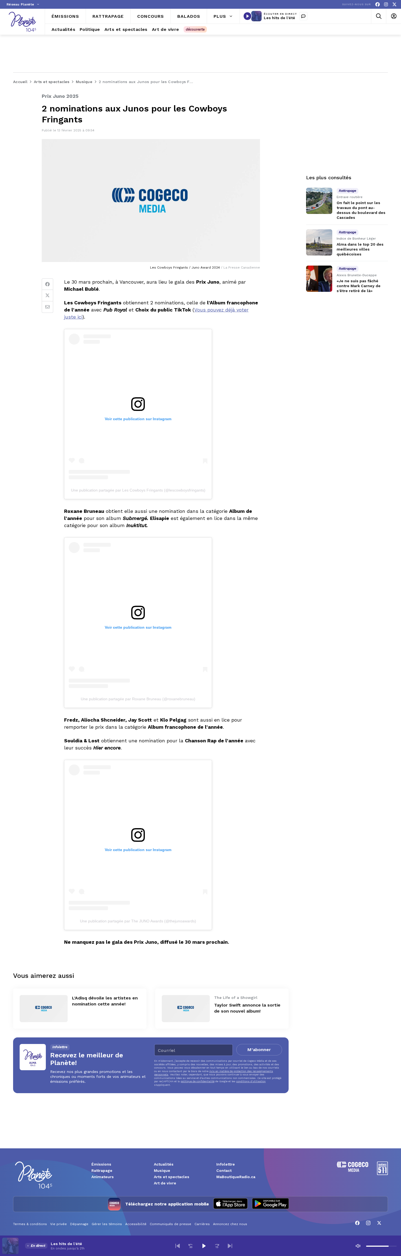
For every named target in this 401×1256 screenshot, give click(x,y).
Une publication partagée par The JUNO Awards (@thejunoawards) (138, 921)
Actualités (163, 1164)
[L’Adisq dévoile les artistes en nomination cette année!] (44, 1008)
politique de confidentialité (197, 1081)
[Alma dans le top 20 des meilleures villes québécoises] (319, 242)
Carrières (202, 1224)
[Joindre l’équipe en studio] (303, 16)
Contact (224, 1170)
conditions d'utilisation (251, 1081)
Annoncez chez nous (230, 1224)
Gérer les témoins (107, 1224)
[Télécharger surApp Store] (230, 1204)
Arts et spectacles (171, 1177)
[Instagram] (386, 4)
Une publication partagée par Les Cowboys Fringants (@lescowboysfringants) (138, 490)
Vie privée (58, 1224)
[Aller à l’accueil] (22, 22)
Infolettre (225, 1164)
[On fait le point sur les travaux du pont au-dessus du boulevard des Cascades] (319, 201)
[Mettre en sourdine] (358, 1246)
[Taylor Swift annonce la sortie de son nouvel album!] (186, 1008)
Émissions (101, 1164)
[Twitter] (47, 295)
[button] (177, 1245)
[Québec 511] (382, 1173)
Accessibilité (135, 1224)
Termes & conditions (30, 1224)
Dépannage (79, 1224)
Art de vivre (165, 1183)
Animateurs (102, 1177)
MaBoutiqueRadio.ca (235, 1177)
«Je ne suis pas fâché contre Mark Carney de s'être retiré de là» (359, 286)
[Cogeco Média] (352, 1170)
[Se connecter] (393, 16)
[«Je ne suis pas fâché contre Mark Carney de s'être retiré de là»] (319, 279)
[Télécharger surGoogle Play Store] (270, 1204)
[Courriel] (47, 307)
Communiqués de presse (170, 1224)
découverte (195, 29)
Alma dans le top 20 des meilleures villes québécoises (360, 249)
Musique (162, 1170)
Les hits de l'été (279, 18)
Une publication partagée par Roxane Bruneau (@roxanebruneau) (138, 699)
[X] (394, 4)
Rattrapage (101, 1170)
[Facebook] (377, 4)
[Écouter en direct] (247, 16)
